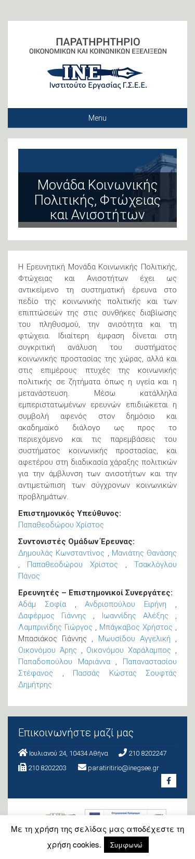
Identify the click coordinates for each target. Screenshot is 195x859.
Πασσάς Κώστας (105, 673)
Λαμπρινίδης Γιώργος (55, 627)
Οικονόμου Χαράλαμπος (128, 650)
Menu (97, 118)
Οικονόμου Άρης (47, 650)
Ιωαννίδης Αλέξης (135, 615)
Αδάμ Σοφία (42, 604)
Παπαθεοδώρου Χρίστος (61, 524)
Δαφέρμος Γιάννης (52, 615)
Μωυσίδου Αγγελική (134, 638)
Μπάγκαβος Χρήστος (136, 627)
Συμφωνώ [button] (126, 845)
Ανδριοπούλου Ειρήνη (125, 604)
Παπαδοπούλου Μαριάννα (64, 661)
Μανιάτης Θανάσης (144, 553)
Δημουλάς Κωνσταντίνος (61, 553)
